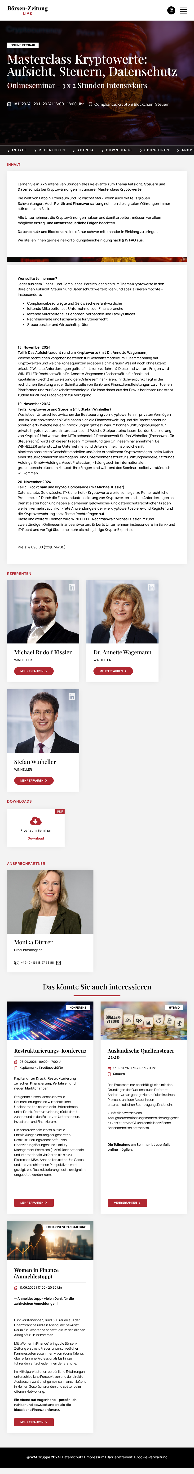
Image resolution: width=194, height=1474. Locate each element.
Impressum (95, 1457)
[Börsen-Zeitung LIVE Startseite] (27, 10)
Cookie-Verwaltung (152, 1457)
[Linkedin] (171, 10)
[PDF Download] (36, 821)
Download (36, 838)
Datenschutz (72, 1457)
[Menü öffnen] (183, 10)
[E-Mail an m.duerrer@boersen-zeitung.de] (59, 962)
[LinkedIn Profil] (72, 587)
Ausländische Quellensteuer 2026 (141, 1053)
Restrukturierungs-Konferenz (50, 1050)
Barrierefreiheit (119, 1457)
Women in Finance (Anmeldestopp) (36, 1273)
